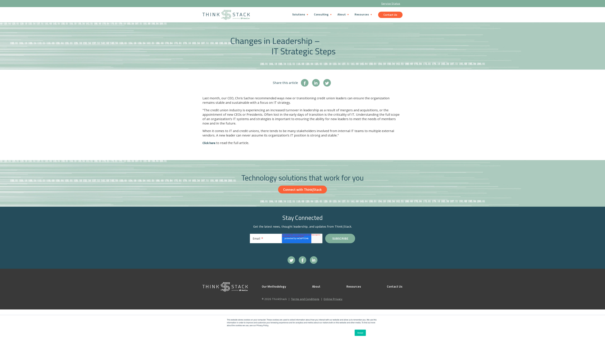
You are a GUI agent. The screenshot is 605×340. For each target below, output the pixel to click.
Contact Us (390, 15)
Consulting (321, 14)
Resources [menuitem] (353, 286)
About (341, 14)
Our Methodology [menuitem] (274, 286)
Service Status (390, 4)
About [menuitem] (316, 286)
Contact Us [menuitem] (395, 286)
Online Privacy (333, 299)
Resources (362, 14)
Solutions (298, 14)
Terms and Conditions (305, 299)
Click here (208, 143)
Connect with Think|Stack (302, 189)
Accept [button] (360, 332)
